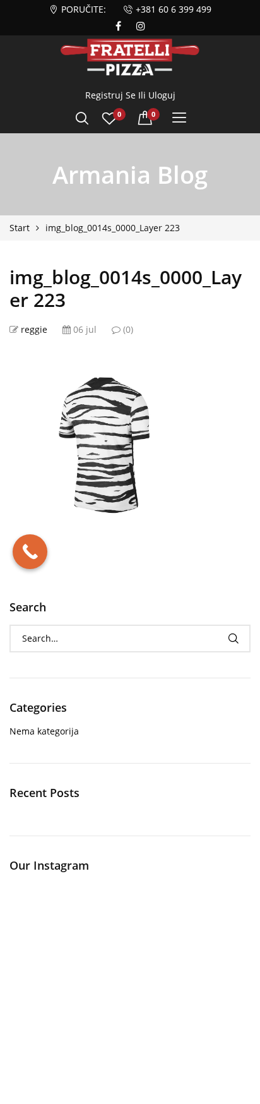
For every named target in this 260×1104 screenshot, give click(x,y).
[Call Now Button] (30, 551)
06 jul (84, 329)
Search (233, 638)
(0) (127, 329)
